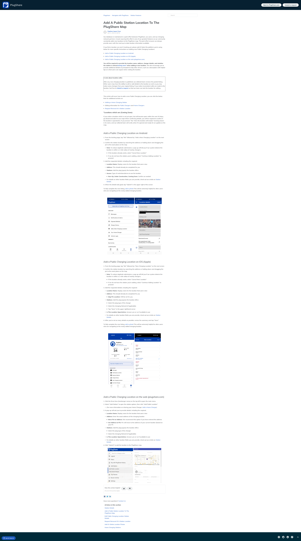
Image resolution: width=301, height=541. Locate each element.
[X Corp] (107, 496)
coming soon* (121, 65)
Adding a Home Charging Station (116, 102)
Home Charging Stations (113, 527)
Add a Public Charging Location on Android (119, 53)
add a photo (129, 189)
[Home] (5, 5)
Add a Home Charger (149, 407)
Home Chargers (139, 105)
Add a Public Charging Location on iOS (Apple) (120, 56)
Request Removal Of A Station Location (117, 521)
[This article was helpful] (124, 488)
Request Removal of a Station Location (117, 108)
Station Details (109, 508)
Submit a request (291, 5)
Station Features (136, 15)
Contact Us (122, 501)
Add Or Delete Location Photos (115, 524)
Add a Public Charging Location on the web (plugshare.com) (125, 59)
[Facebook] (104, 496)
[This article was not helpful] (130, 488)
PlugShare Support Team (114, 31)
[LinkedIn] (110, 496)
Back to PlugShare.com (271, 5)
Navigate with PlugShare (120, 15)
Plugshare (106, 15)
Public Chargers (125, 105)
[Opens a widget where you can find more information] (9, 538)
